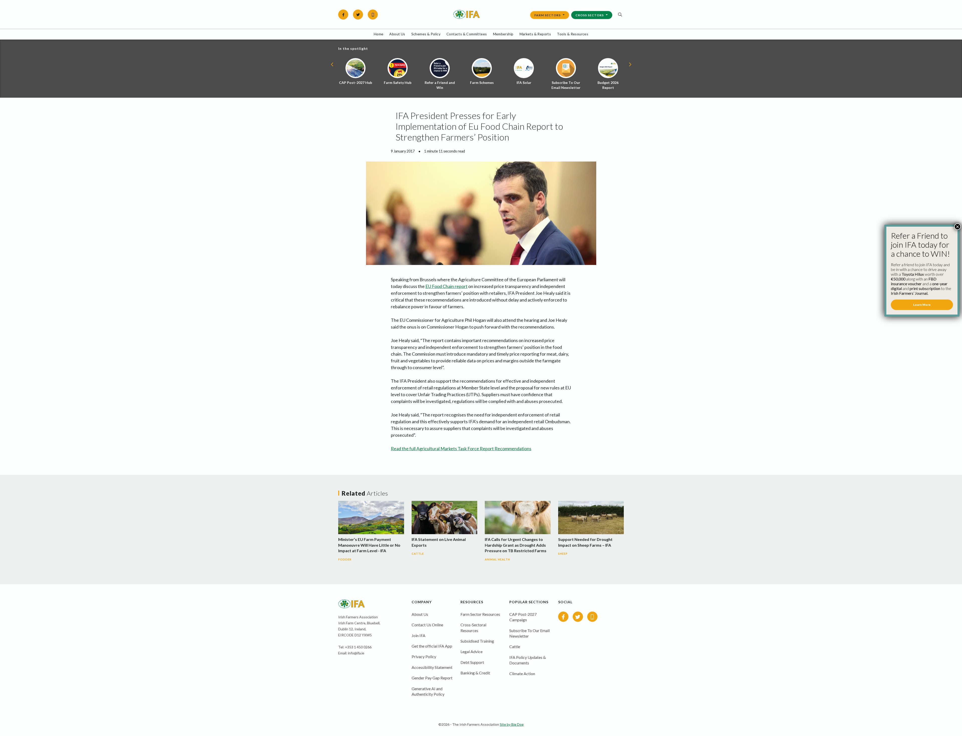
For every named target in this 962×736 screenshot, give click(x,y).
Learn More (922, 305)
